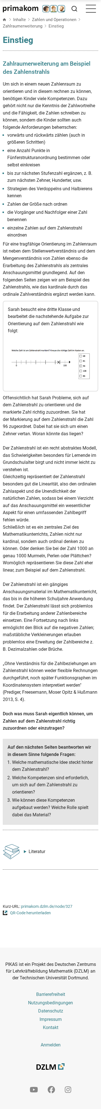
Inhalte (19, 19)
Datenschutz (50, 1011)
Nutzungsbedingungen (50, 1002)
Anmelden (51, 1045)
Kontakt (50, 1027)
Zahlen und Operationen (54, 19)
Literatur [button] (37, 851)
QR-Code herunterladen (30, 913)
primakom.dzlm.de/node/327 (46, 906)
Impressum (51, 1019)
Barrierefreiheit (50, 994)
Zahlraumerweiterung (22, 26)
